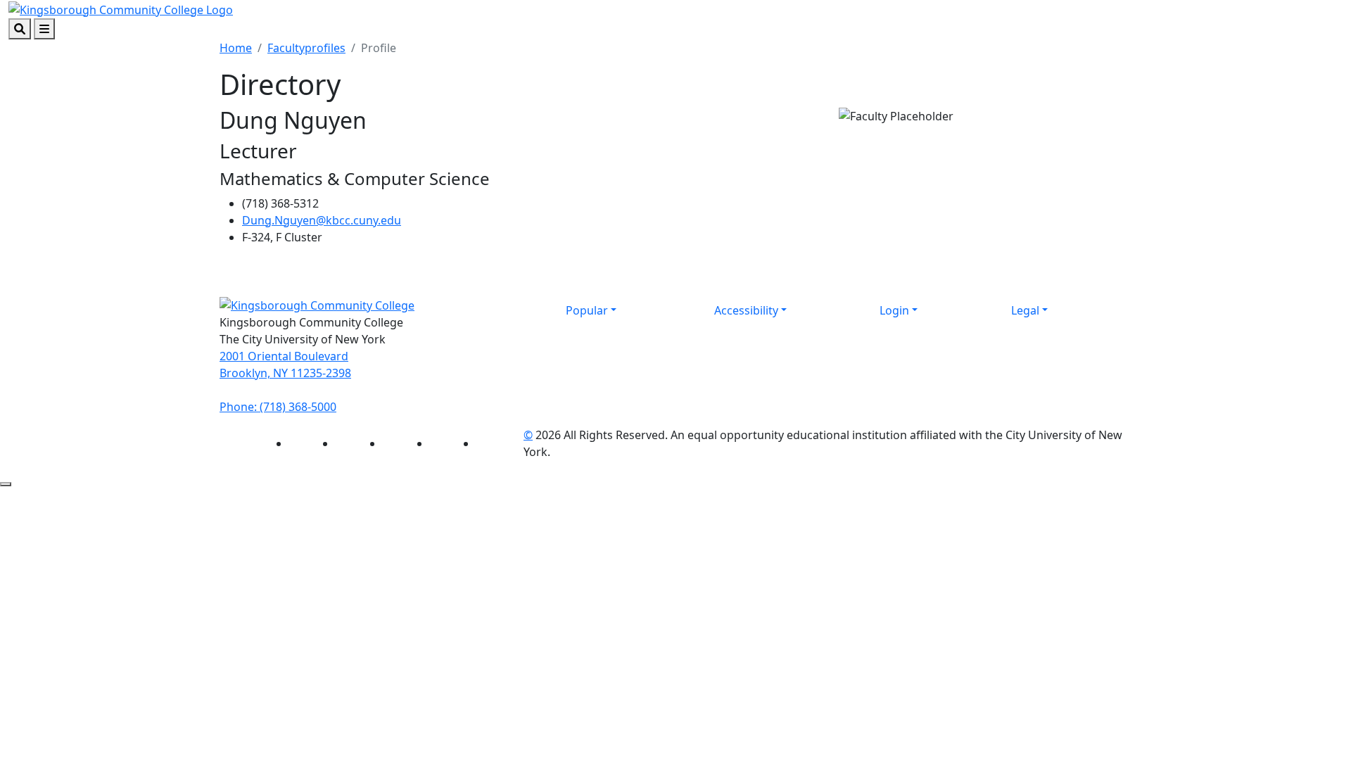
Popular (587, 310)
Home (236, 48)
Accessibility (746, 310)
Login (894, 310)
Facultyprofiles (306, 48)
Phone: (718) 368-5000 (278, 406)
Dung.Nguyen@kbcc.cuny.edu (321, 220)
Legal (1025, 310)
